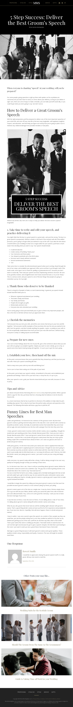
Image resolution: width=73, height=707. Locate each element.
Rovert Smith (29, 551)
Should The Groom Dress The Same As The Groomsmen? (36, 644)
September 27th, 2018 (28, 561)
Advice (47, 3)
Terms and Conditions (51, 698)
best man (36, 393)
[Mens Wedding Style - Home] (36, 2)
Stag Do (23, 3)
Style (31, 3)
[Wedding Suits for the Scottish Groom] (36, 593)
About (58, 698)
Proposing (13, 3)
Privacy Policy (36, 698)
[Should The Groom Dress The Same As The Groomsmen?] (36, 627)
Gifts (55, 3)
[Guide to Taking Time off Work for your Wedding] (36, 661)
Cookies (42, 698)
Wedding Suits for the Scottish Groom (36, 610)
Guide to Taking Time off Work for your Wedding (36, 679)
